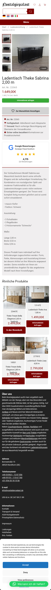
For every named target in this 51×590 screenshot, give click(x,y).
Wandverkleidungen (29, 438)
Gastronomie (25, 441)
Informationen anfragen (25, 100)
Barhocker (30, 436)
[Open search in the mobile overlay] (18, 11)
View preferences (25, 580)
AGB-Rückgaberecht (10, 515)
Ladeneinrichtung (17, 27)
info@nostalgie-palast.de (12, 490)
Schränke (6, 418)
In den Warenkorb (14, 330)
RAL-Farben (7, 535)
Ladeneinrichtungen (39, 447)
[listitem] (6, 38)
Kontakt (5, 509)
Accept (25, 565)
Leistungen (6, 529)
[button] (28, 584)
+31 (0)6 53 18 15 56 (11, 480)
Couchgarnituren (15, 427)
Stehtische (17, 436)
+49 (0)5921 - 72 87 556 (12, 475)
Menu (26, 22)
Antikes (5, 412)
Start (4, 27)
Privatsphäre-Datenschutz (13, 517)
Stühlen (26, 427)
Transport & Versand (10, 512)
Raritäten (34, 427)
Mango (45, 418)
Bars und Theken (30, 433)
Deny (25, 572)
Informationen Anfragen (37, 324)
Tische (16, 418)
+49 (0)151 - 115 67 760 (12, 477)
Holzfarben (6, 532)
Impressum (7, 523)
